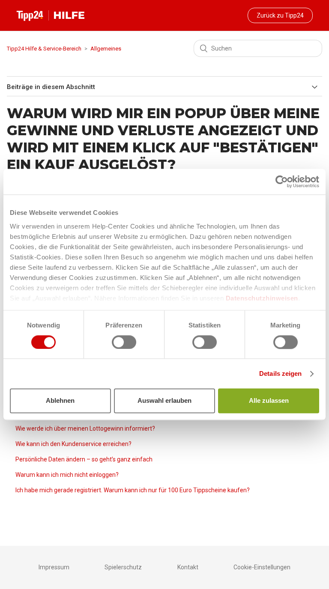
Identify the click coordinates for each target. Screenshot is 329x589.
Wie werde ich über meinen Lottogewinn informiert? (85, 428)
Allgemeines (105, 48)
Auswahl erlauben (164, 401)
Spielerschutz (123, 567)
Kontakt (187, 567)
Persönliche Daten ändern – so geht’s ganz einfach (84, 459)
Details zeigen (280, 373)
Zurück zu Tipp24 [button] (280, 15)
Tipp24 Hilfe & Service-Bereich (44, 48)
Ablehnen (60, 401)
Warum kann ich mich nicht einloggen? (67, 474)
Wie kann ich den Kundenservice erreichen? (73, 443)
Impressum (54, 567)
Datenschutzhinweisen (262, 298)
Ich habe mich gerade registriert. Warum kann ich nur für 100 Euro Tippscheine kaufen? (132, 490)
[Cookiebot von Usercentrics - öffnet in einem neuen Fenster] (281, 181)
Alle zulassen (269, 401)
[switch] (124, 342)
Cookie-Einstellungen (261, 567)
